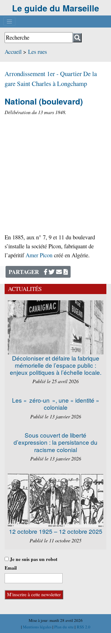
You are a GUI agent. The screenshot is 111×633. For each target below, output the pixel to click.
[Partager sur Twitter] (52, 271)
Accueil (13, 51)
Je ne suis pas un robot (33, 559)
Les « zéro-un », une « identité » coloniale (55, 403)
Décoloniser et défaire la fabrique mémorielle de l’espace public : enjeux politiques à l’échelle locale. (55, 365)
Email (11, 567)
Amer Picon (39, 255)
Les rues (37, 51)
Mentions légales (37, 627)
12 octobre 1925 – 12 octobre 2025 (55, 531)
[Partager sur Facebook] (45, 271)
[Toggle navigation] (9, 21)
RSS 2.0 (83, 627)
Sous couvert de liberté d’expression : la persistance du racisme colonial (55, 442)
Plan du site (64, 627)
